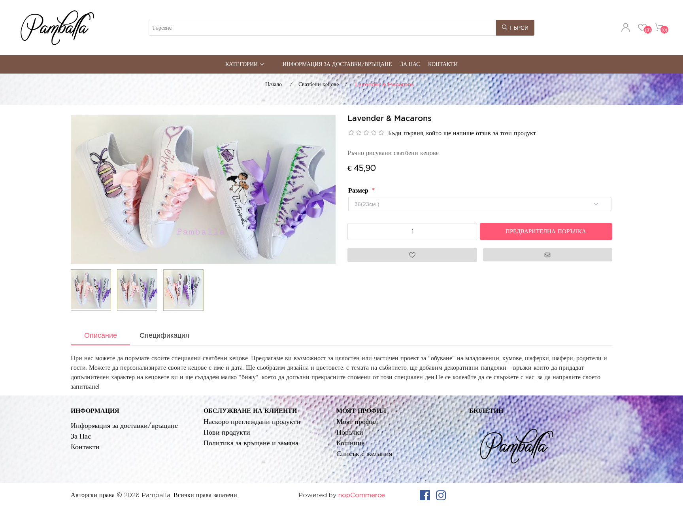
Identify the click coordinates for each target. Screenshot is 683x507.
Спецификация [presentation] (164, 335)
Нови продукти (227, 432)
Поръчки (349, 432)
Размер (359, 190)
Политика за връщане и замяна (251, 442)
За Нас (410, 64)
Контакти (443, 64)
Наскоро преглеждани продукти (252, 421)
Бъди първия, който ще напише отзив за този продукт (462, 133)
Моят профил (357, 421)
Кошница (350, 442)
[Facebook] (425, 495)
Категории (241, 64)
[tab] (100, 336)
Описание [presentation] (100, 335)
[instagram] (441, 495)
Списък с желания (364, 453)
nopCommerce (361, 495)
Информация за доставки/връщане (337, 64)
